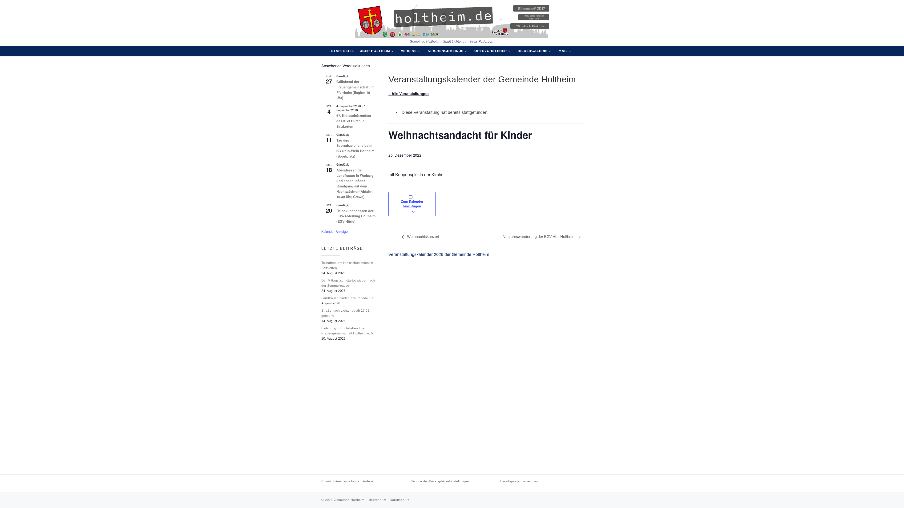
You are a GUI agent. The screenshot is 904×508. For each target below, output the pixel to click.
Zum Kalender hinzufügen (412, 203)
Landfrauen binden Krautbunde (344, 298)
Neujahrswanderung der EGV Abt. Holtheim (539, 236)
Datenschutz (400, 500)
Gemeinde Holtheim (349, 500)
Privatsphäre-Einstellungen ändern (347, 481)
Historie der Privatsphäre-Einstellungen (440, 481)
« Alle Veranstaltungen (408, 93)
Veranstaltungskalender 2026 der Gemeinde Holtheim (438, 254)
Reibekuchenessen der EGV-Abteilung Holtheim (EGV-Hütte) (355, 216)
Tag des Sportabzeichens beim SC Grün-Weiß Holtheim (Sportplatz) (355, 148)
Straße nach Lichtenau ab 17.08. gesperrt (345, 313)
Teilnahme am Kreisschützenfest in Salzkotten (347, 265)
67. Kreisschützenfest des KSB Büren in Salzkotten (353, 120)
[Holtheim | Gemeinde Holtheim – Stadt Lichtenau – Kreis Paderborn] (452, 19)
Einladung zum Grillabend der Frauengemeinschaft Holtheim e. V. (347, 330)
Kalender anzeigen (335, 231)
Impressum (377, 500)
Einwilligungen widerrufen (519, 481)
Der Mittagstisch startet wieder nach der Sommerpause (348, 282)
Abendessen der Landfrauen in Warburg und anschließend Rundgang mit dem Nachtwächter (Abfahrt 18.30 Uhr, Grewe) (355, 183)
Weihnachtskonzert (422, 236)
